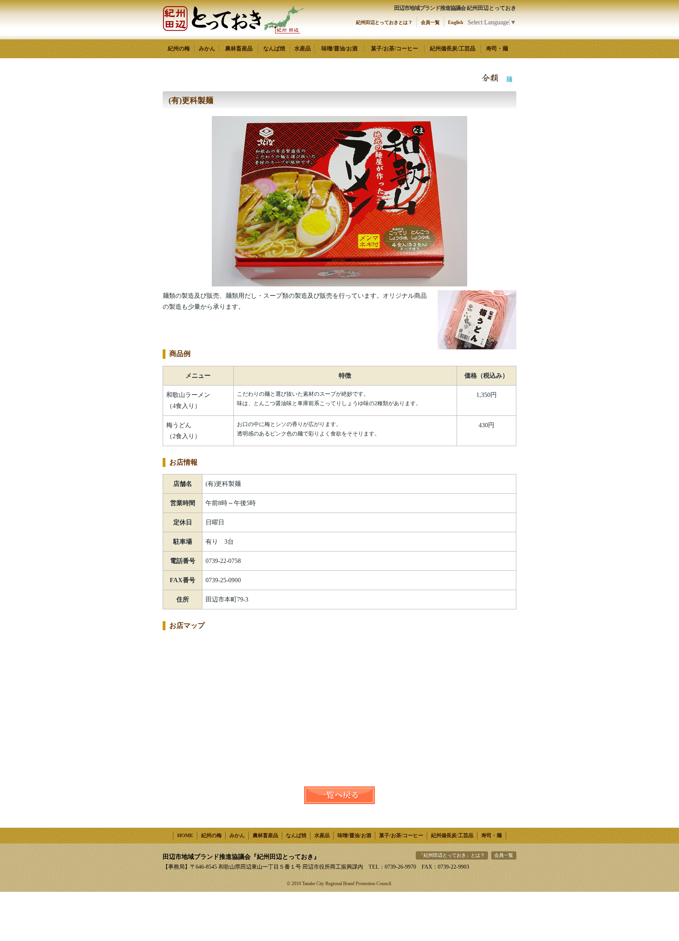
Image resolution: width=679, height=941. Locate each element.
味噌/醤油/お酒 (339, 49)
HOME (185, 835)
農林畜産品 (239, 49)
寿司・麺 (497, 49)
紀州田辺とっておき (233, 19)
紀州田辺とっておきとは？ (384, 22)
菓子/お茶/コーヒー (394, 49)
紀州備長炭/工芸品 (452, 49)
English (455, 22)
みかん (207, 49)
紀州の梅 (179, 49)
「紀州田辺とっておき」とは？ (452, 855)
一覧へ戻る (339, 795)
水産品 (302, 49)
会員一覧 (430, 22)
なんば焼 (274, 49)
